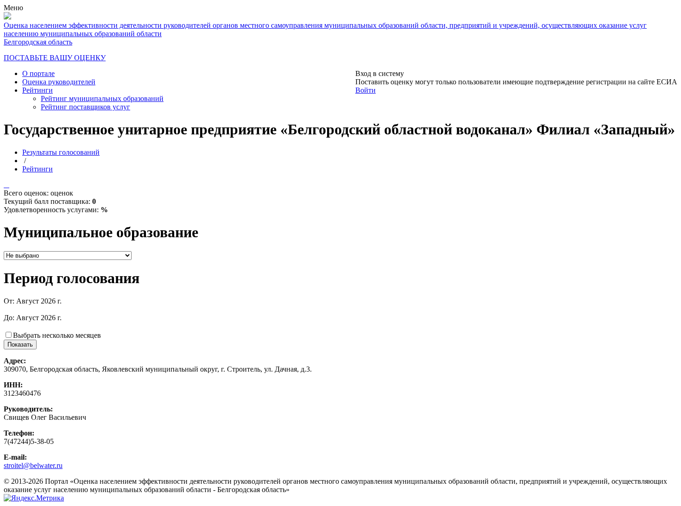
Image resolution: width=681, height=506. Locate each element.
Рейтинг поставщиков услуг (85, 107)
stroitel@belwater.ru (33, 465)
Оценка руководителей (58, 82)
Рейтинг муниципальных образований (102, 98)
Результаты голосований (61, 152)
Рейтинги (37, 90)
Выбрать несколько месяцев (57, 335)
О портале (38, 73)
